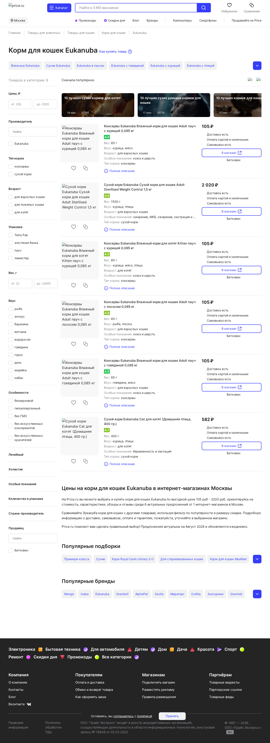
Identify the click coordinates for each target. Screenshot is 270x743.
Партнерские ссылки (225, 690)
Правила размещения (159, 697)
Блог (12, 697)
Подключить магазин (158, 682)
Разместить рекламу (158, 690)
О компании (18, 682)
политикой (144, 716)
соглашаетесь (123, 716)
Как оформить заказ (90, 697)
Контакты (16, 690)
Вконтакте (17, 704)
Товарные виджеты (224, 682)
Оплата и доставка (89, 682)
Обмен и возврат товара (94, 690)
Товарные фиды (221, 697)
